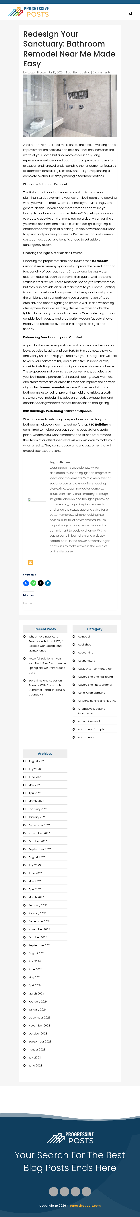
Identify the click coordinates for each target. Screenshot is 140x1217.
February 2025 (38, 905)
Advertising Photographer (95, 685)
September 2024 (40, 945)
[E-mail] (30, 564)
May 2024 (35, 977)
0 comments (102, 72)
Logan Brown (37, 72)
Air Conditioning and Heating (97, 701)
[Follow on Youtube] (75, 1191)
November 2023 (39, 1025)
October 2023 (38, 1033)
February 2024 (38, 1001)
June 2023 (35, 1065)
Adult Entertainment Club (95, 669)
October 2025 (38, 841)
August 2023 (37, 1049)
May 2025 (35, 881)
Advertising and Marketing (95, 677)
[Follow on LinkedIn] (86, 1191)
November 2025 (39, 833)
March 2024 (36, 993)
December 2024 (39, 921)
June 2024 (35, 969)
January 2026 (37, 817)
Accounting (85, 652)
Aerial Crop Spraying (91, 693)
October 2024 (38, 937)
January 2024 (37, 1009)
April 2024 (35, 985)
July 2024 (35, 961)
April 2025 (35, 889)
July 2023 (35, 1057)
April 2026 (35, 793)
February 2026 (38, 809)
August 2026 (37, 761)
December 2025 (39, 825)
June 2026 (35, 777)
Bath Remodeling (78, 72)
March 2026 (36, 801)
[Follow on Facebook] (53, 1191)
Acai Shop (85, 644)
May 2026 (35, 785)
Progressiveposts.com (84, 1206)
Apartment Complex (92, 729)
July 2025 (35, 865)
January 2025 (37, 913)
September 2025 (40, 849)
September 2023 (40, 1041)
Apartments (86, 737)
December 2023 (39, 1017)
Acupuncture (86, 661)
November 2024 (39, 929)
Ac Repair (84, 636)
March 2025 (36, 897)
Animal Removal (89, 721)
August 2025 (37, 857)
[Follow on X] (64, 1191)
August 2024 (37, 953)
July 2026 (35, 769)
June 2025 (35, 873)
